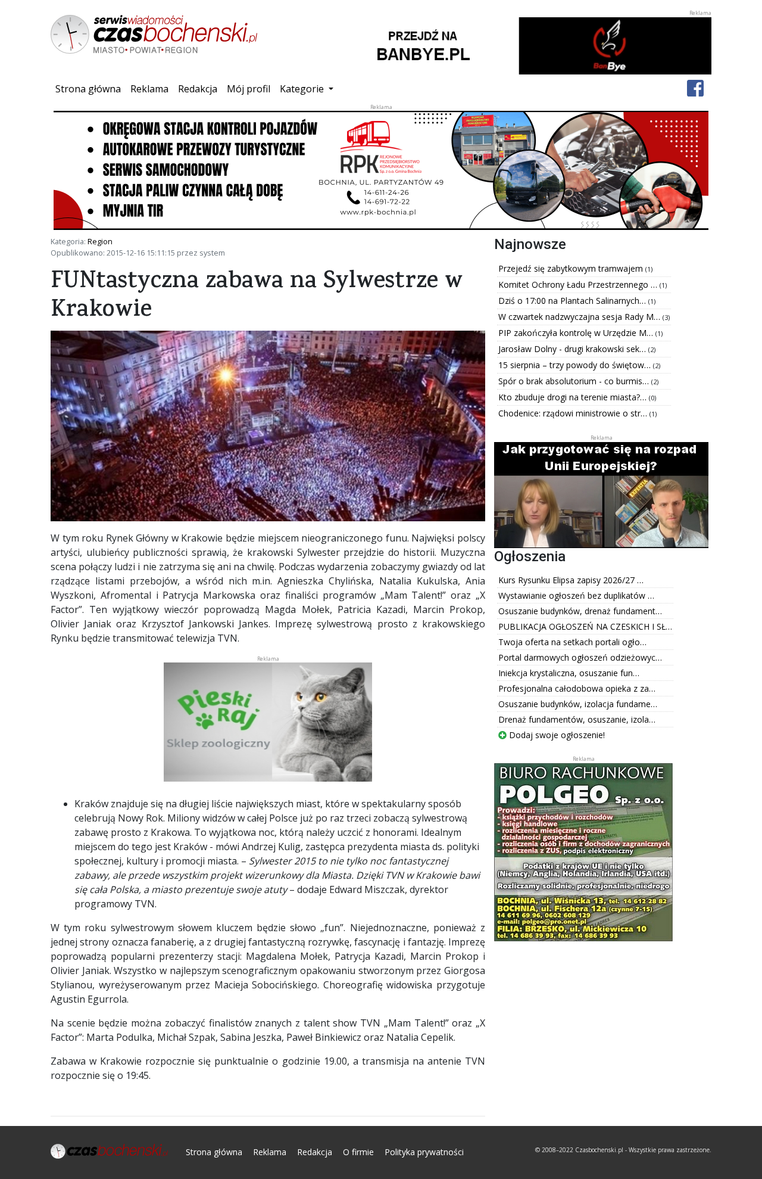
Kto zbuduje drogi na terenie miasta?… (573, 397)
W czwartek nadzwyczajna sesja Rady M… (580, 316)
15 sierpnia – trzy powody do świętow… (575, 365)
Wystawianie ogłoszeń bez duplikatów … (576, 595)
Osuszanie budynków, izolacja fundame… (577, 704)
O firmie (358, 1152)
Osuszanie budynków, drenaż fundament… (580, 611)
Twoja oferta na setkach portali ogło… (572, 642)
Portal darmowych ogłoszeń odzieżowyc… (580, 657)
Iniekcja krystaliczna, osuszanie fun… (568, 673)
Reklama (149, 88)
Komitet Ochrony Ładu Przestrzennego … (579, 284)
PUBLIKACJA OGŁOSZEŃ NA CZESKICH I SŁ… (585, 626)
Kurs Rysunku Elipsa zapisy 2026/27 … (571, 580)
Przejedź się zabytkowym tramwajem (571, 268)
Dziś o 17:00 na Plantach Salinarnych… (573, 300)
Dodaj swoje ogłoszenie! (556, 735)
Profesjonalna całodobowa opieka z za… (576, 688)
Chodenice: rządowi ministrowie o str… (573, 413)
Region (100, 241)
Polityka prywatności (424, 1152)
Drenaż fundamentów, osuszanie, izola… (576, 719)
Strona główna (90, 88)
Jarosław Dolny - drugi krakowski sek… (573, 348)
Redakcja (197, 88)
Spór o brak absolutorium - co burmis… (574, 381)
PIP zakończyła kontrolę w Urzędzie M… (576, 332)
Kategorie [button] (303, 88)
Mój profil (248, 88)
